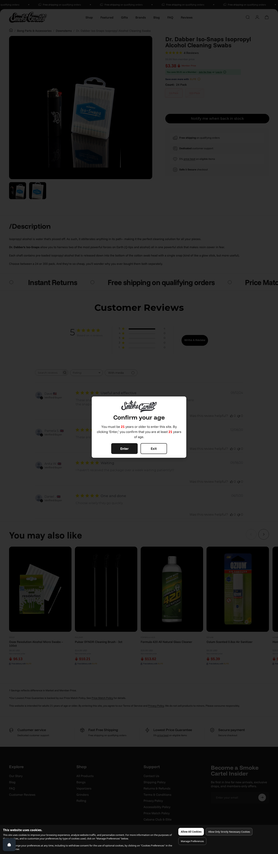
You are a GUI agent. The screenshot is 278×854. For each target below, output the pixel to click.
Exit (154, 448)
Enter (124, 448)
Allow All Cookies (191, 831)
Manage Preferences (192, 841)
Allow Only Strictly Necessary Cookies (229, 831)
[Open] (9, 844)
